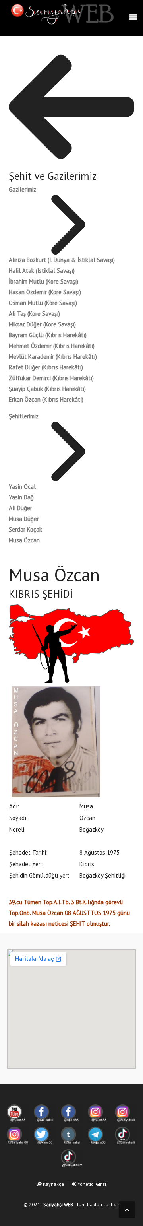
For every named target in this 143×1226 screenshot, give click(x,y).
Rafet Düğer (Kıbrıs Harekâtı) (46, 367)
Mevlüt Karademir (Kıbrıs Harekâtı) (53, 356)
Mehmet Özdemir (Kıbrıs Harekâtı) (52, 346)
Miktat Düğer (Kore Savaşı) (42, 324)
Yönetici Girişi (91, 1184)
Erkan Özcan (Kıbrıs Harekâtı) (46, 399)
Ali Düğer (20, 508)
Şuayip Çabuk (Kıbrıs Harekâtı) (47, 388)
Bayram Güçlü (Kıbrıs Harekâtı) (48, 335)
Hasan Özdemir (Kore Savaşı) (45, 292)
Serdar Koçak (25, 529)
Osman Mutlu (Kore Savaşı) (43, 303)
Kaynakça (53, 1184)
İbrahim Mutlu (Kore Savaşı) (43, 281)
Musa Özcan (24, 540)
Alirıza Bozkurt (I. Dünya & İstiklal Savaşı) (62, 260)
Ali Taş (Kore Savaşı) (34, 313)
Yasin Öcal (22, 486)
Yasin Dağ (21, 497)
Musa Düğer (24, 519)
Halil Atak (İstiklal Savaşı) (42, 270)
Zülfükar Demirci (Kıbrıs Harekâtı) (51, 378)
